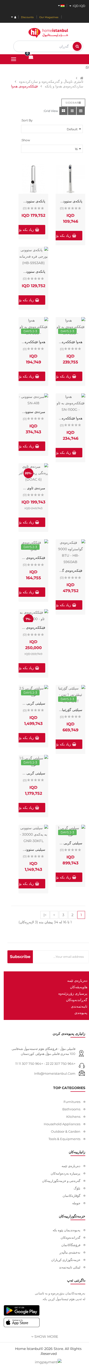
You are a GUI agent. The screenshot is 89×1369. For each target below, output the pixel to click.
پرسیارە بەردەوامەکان (65, 1173)
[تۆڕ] (63, 111)
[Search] (77, 46)
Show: (25, 140)
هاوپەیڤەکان (78, 987)
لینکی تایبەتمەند (69, 1267)
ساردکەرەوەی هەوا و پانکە (64, 86)
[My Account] (13, 17)
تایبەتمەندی (79, 1006)
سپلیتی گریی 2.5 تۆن (30, 703)
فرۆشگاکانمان (70, 1245)
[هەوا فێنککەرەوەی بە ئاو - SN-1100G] (70, 403)
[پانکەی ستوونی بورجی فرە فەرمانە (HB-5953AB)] (33, 256)
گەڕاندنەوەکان (76, 1000)
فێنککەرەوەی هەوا (32, 557)
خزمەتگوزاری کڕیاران (65, 1260)
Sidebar (72, 102)
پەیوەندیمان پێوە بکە (66, 1230)
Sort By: (27, 120)
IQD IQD (78, 6)
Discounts (27, 17)
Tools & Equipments (64, 1139)
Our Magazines (48, 17)
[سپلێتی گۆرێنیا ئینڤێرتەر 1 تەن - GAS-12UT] (70, 694)
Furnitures (72, 1102)
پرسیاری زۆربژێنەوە (72, 993)
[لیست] (72, 111)
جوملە (76, 1203)
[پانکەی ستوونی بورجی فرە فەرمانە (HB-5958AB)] (70, 179)
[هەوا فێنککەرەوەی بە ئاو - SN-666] (33, 326)
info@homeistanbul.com (54, 1073)
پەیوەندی (80, 1013)
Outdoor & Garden (65, 1131)
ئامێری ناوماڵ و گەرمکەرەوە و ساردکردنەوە (51, 81)
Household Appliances (62, 1124)
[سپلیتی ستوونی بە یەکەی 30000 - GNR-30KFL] (33, 834)
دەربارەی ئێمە (77, 980)
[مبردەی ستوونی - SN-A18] (33, 399)
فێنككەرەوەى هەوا (24, 86)
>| (45, 915)
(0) (62, 208)
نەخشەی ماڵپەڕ (69, 1252)
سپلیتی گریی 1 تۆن (68, 843)
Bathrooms (71, 1109)
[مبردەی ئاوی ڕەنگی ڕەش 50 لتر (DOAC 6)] (33, 473)
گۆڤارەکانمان (71, 1196)
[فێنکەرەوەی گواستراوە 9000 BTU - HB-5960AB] (70, 552)
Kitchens (73, 1117)
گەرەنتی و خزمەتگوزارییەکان (61, 1181)
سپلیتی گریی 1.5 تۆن (30, 773)
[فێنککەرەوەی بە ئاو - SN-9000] (33, 615)
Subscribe (20, 956)
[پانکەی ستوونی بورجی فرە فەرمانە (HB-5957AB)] (33, 179)
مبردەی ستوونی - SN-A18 (26, 412)
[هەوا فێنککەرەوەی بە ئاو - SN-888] (70, 326)
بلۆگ (77, 1188)
